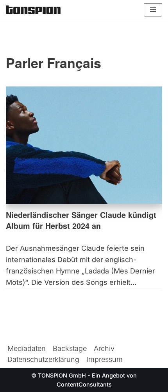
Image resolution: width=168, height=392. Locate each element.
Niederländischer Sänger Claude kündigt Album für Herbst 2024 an (81, 220)
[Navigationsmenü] (153, 9)
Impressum (104, 359)
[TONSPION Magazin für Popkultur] (33, 9)
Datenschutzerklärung (43, 359)
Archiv (104, 348)
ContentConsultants (84, 384)
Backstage (70, 348)
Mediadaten (26, 348)
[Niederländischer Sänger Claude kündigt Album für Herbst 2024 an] (84, 145)
